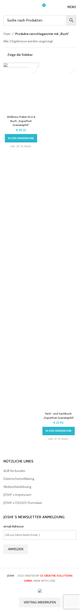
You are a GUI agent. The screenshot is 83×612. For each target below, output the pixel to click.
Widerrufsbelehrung (17, 487)
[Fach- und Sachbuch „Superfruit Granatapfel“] (58, 236)
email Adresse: (13, 526)
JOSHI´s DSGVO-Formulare (22, 503)
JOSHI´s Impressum (17, 495)
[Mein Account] (33, 7)
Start (6, 34)
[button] (21, 138)
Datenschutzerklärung (18, 479)
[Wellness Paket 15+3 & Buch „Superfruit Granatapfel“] (21, 88)
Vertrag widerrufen (40, 602)
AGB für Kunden (14, 471)
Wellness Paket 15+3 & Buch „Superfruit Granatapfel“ (21, 121)
